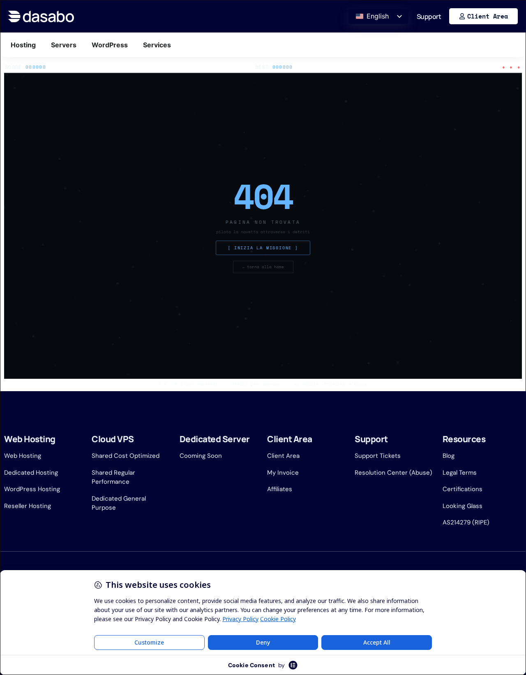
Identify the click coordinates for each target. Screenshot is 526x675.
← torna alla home (263, 266)
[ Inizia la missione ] (263, 248)
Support (429, 16)
